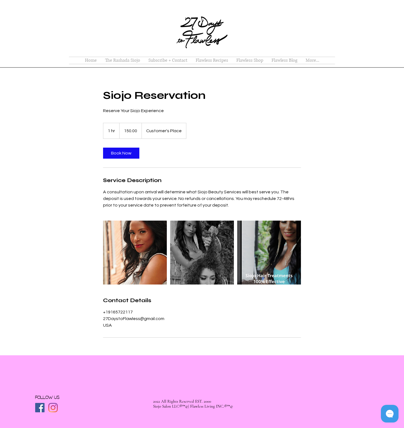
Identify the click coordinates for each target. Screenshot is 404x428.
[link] (121, 153)
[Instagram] (53, 407)
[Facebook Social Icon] (40, 407)
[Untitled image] (135, 253)
